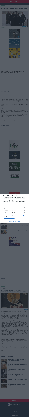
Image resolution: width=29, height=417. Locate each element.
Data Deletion (10, 221)
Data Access (14, 221)
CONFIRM (9, 218)
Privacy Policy (18, 221)
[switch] (24, 207)
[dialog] (14, 208)
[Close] (27, 195)
